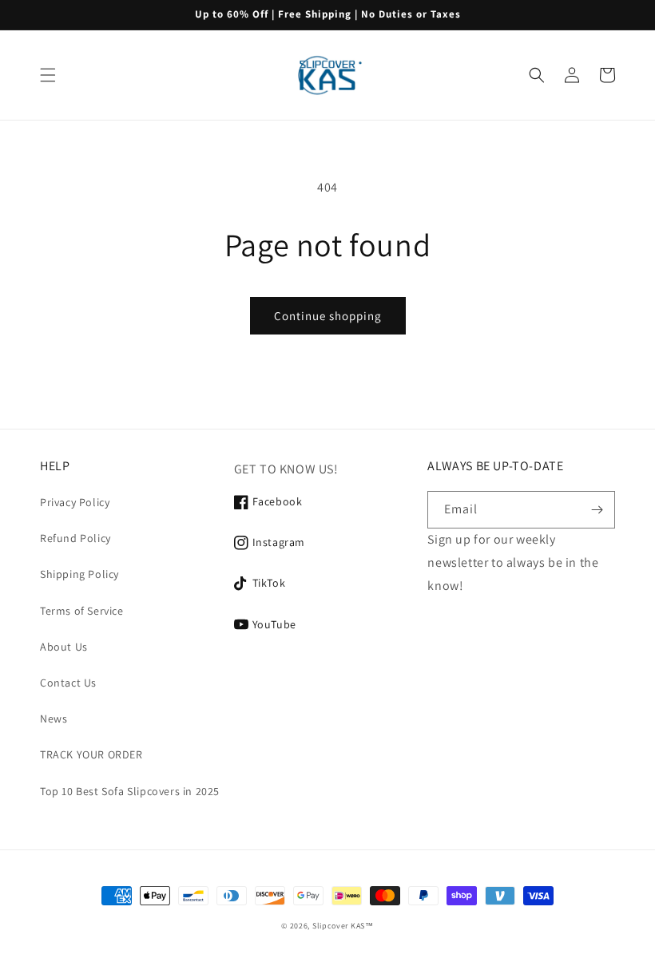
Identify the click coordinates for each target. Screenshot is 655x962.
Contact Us (68, 682)
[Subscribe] (596, 510)
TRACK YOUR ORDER (91, 754)
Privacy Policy (74, 502)
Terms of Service (82, 611)
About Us (64, 646)
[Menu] (48, 75)
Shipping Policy (79, 574)
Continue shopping (328, 315)
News (53, 718)
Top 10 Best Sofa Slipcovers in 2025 (130, 791)
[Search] (536, 75)
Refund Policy (75, 538)
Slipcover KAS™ (343, 925)
